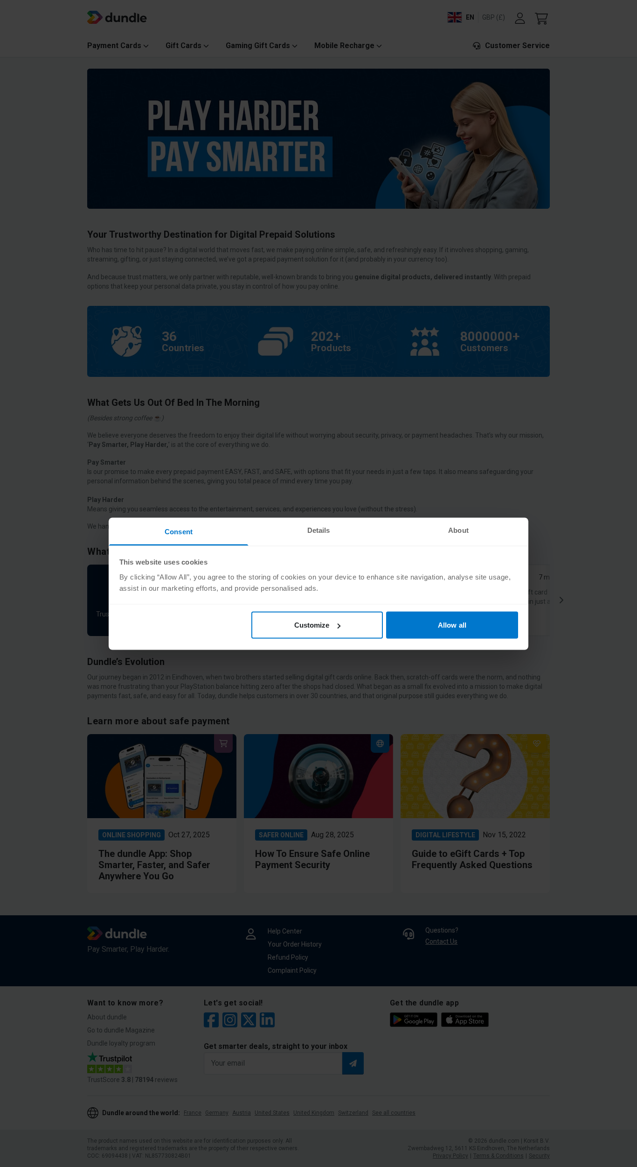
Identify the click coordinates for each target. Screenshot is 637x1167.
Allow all (452, 625)
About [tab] (458, 530)
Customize (312, 625)
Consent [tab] (179, 531)
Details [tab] (318, 530)
